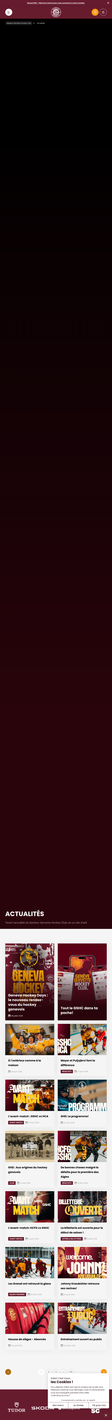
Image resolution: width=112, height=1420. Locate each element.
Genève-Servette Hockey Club (19, 23)
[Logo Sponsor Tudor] (16, 1407)
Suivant (104, 1372)
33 (71, 1372)
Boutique (103, 12)
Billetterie (95, 12)
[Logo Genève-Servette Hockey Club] (56, 12)
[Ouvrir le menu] (8, 12)
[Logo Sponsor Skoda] (43, 1407)
